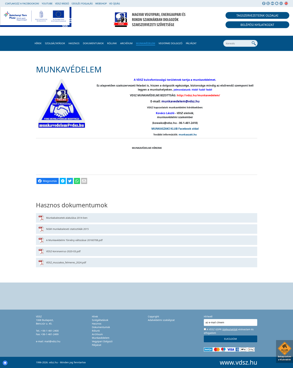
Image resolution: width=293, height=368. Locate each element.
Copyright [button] (153, 316)
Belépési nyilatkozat (257, 25)
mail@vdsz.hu (52, 341)
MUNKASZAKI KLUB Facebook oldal (175, 129)
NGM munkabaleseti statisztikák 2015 (67, 229)
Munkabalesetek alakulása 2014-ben (66, 217)
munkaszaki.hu (188, 134)
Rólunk (112, 43)
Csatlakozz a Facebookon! (22, 3)
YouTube (47, 3)
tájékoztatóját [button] (230, 329)
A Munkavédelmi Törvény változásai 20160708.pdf (74, 240)
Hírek (38, 43)
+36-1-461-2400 (50, 330)
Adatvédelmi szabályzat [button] (161, 320)
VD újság (114, 3)
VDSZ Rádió (62, 3)
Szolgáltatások (55, 43)
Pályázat (191, 43)
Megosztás (50, 181)
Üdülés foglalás (82, 3)
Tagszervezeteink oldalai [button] (257, 15)
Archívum (126, 43)
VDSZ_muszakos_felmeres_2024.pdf (66, 262)
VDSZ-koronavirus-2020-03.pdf (63, 251)
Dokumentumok (93, 43)
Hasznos (74, 43)
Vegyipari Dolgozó (170, 43)
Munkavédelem (145, 43)
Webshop (101, 3)
